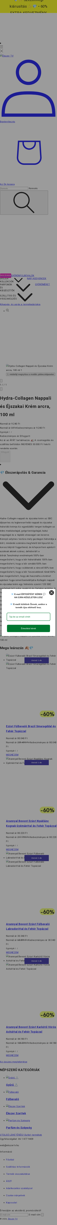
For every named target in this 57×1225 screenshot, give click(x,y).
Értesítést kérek (28, 628)
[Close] (51, 592)
